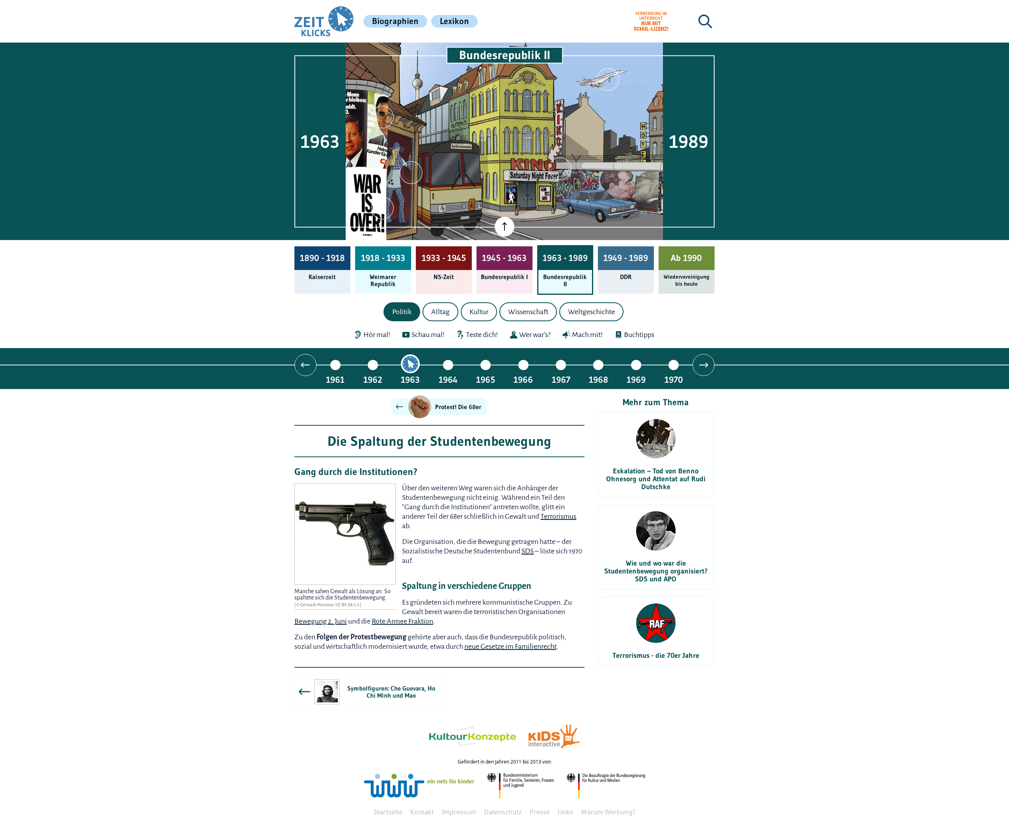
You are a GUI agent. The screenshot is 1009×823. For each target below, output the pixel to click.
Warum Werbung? (608, 812)
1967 (561, 379)
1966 (523, 379)
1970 (674, 379)
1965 (485, 379)
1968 (598, 379)
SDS (527, 551)
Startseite (388, 812)
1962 (372, 379)
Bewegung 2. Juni (320, 621)
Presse (540, 812)
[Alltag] (411, 172)
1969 (636, 379)
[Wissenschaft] (607, 79)
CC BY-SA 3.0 (348, 604)
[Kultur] (560, 168)
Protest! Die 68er (458, 407)
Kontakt (422, 812)
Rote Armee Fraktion (402, 621)
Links (565, 812)
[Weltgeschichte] (382, 208)
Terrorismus (558, 516)
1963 (410, 379)
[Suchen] (705, 21)
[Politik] (382, 117)
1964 (448, 379)
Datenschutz (503, 812)
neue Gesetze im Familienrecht (510, 646)
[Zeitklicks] (324, 21)
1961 (335, 379)
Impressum (459, 812)
